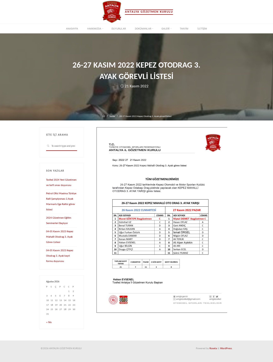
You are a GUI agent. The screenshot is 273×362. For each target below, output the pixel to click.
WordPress (226, 348)
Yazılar (112, 116)
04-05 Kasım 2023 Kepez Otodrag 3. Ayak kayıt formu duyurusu (59, 256)
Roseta (213, 348)
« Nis (49, 322)
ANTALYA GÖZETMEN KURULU (149, 11)
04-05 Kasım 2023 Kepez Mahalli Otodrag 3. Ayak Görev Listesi (59, 237)
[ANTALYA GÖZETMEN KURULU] (112, 11)
